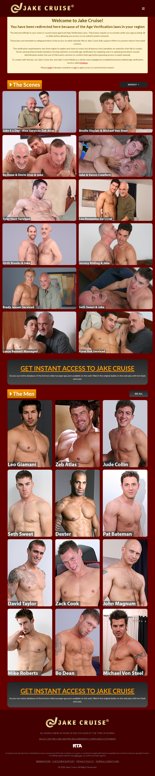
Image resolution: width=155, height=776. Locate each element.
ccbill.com (78, 755)
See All (138, 393)
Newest (132, 84)
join (75, 67)
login (50, 67)
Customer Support (63, 761)
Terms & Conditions (107, 761)
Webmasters (43, 761)
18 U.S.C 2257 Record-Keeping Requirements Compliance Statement (77, 739)
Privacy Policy (85, 761)
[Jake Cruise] (42, 8)
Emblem (84, 63)
